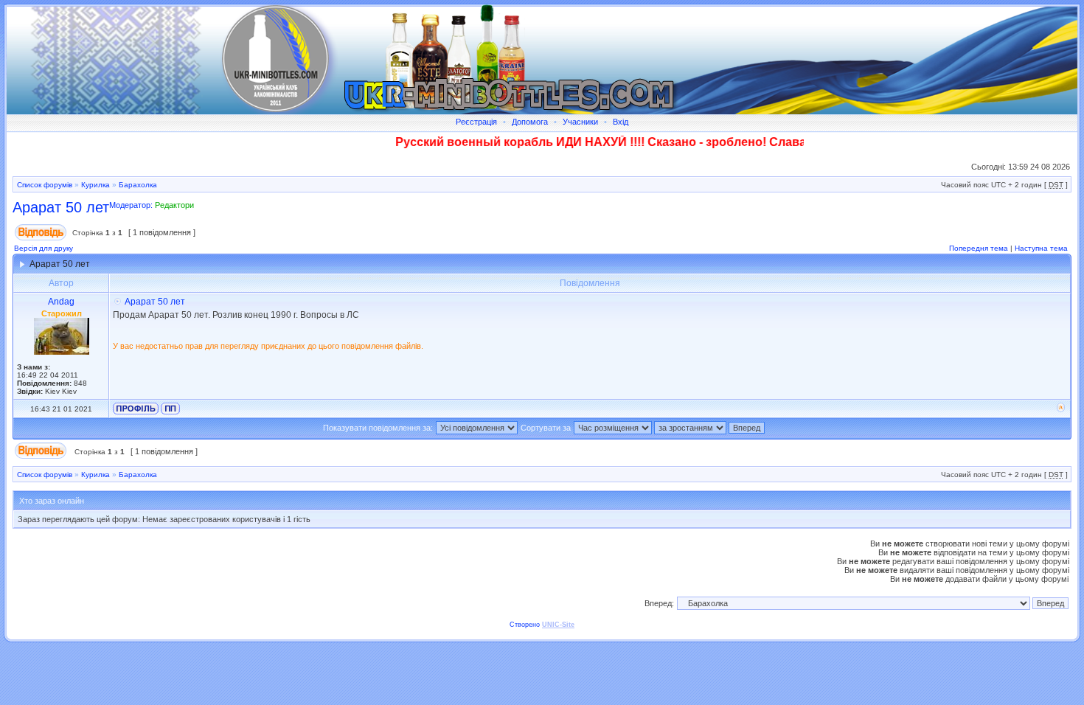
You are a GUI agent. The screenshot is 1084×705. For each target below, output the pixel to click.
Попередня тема (978, 248)
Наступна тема (1041, 248)
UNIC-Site (558, 624)
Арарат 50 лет (61, 207)
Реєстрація (476, 121)
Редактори (174, 205)
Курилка (95, 185)
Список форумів (44, 185)
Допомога (530, 121)
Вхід (620, 121)
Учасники (580, 121)
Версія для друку (43, 248)
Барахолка (138, 185)
